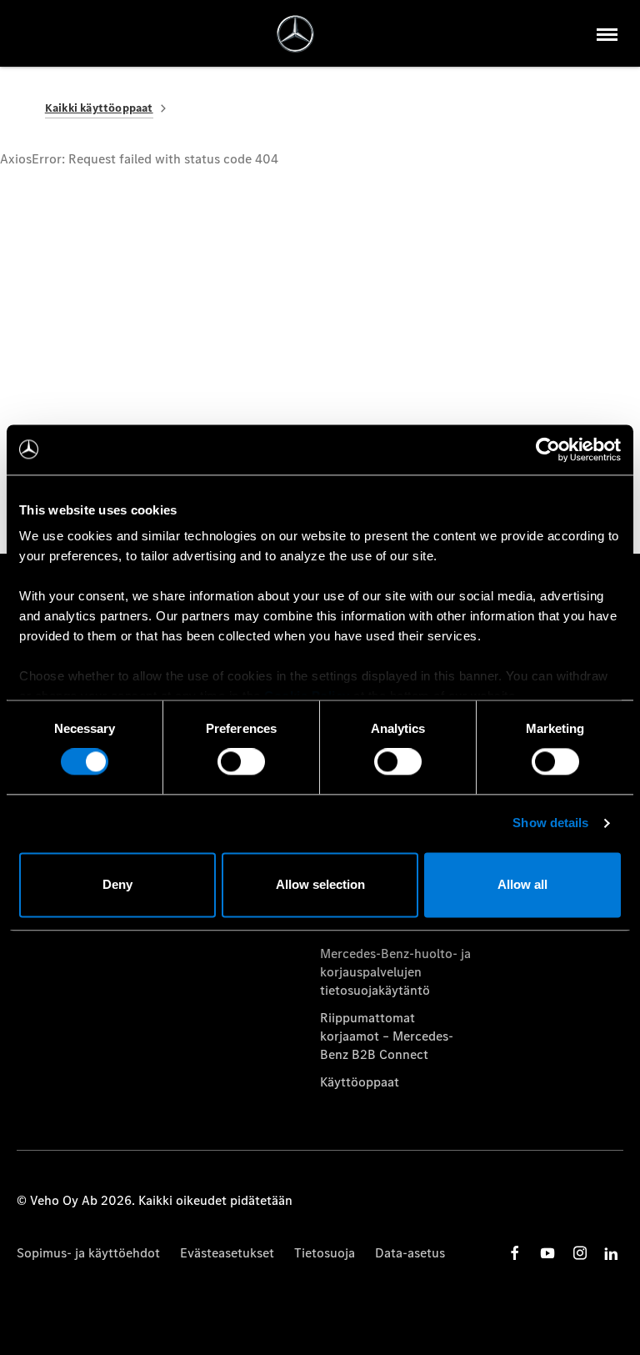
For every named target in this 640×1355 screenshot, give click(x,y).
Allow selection (320, 884)
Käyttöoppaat (359, 1082)
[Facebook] (515, 1252)
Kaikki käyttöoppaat (99, 108)
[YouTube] (548, 1252)
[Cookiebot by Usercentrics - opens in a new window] (548, 449)
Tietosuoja (324, 1253)
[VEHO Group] (295, 34)
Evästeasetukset (227, 1253)
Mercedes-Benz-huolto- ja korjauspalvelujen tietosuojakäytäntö (395, 972)
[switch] (241, 762)
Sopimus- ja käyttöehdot (88, 1253)
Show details (550, 823)
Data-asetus (410, 1253)
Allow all (523, 884)
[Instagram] (580, 1252)
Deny (117, 884)
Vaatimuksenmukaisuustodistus (396, 926)
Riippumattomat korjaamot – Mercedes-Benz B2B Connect (386, 1036)
